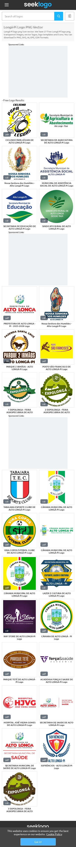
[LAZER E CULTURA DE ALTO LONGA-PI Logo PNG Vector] (56, 573)
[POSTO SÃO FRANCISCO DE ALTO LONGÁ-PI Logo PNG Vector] (56, 346)
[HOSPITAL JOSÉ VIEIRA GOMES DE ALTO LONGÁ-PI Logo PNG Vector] (19, 702)
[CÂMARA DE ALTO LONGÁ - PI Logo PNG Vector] (56, 616)
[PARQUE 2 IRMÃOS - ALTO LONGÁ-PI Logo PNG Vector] (19, 346)
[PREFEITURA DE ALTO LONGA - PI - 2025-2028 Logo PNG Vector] (19, 303)
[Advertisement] (38, 72)
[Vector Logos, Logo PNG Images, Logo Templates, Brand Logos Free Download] (38, 5)
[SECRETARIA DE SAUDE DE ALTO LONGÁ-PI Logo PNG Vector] (56, 702)
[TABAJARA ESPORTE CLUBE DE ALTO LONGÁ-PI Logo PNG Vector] (19, 487)
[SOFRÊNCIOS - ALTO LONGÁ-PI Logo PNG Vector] (56, 745)
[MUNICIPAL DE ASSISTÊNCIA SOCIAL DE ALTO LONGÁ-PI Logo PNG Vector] (56, 163)
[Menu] (6, 5)
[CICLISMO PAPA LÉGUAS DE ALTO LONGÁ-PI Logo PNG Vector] (19, 120)
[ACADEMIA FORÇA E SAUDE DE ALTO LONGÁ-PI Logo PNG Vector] (56, 659)
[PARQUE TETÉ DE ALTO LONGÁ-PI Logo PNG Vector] (19, 659)
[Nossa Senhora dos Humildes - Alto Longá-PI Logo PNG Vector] (19, 163)
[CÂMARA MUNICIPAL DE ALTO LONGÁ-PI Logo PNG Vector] (56, 487)
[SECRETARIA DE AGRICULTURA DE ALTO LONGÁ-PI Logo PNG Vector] (56, 120)
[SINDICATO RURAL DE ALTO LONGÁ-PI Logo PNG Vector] (56, 206)
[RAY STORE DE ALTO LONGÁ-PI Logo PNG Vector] (19, 616)
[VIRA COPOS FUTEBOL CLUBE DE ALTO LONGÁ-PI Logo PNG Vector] (19, 530)
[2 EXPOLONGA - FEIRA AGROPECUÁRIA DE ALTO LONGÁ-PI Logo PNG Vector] (56, 390)
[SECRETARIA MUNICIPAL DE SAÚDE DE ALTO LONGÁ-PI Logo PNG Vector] (19, 745)
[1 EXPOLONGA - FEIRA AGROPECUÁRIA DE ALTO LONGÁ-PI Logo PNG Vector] (19, 390)
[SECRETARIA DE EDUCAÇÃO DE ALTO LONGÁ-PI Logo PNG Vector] (19, 206)
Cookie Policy (54, 834)
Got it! (38, 842)
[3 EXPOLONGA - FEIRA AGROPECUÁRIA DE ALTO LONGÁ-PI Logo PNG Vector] (19, 789)
